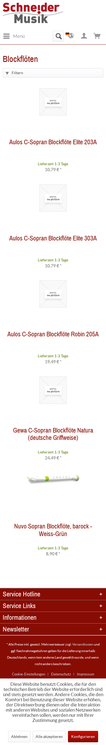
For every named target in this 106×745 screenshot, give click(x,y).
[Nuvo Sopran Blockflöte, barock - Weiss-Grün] (53, 496)
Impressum (85, 674)
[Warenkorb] (97, 36)
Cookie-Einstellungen (28, 674)
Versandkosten (82, 644)
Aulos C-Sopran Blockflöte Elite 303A (53, 239)
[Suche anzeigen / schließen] (58, 36)
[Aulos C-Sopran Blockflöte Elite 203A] (53, 112)
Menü (19, 36)
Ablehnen (19, 736)
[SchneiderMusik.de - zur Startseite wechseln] (41, 16)
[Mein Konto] (84, 36)
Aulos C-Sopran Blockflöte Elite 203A (53, 143)
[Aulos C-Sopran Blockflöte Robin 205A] (53, 304)
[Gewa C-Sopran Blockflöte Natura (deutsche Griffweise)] (53, 401)
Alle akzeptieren (49, 736)
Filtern (17, 73)
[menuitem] (13, 36)
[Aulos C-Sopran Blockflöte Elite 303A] (53, 208)
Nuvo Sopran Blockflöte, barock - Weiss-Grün (53, 531)
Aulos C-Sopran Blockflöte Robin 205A (53, 335)
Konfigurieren (83, 736)
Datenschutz (61, 674)
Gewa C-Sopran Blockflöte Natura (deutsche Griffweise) (53, 435)
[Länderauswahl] (71, 36)
